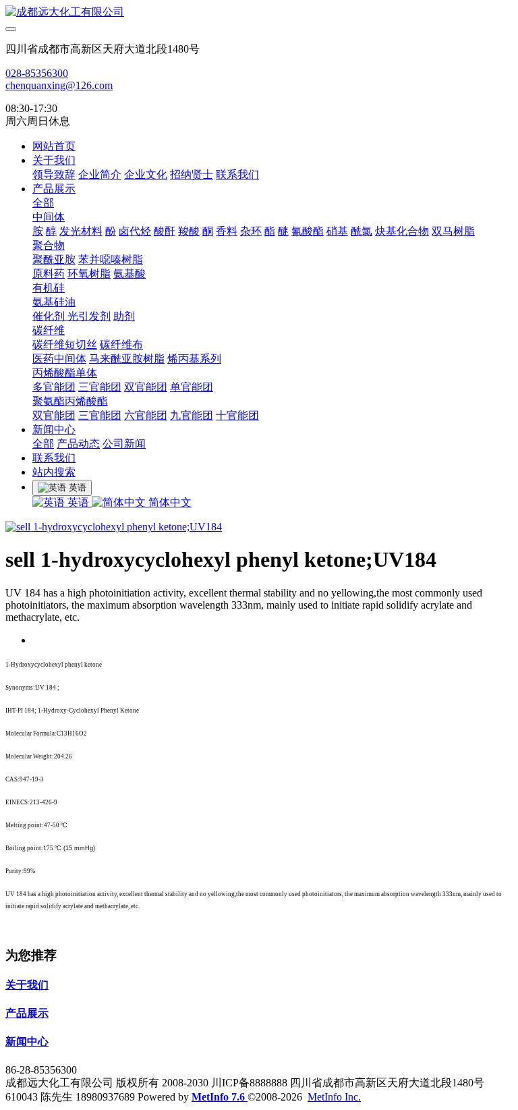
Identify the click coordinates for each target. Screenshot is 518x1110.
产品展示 (54, 188)
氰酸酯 (307, 231)
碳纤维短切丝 (64, 344)
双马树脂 (453, 231)
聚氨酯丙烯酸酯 (70, 401)
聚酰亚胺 (54, 259)
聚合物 (48, 245)
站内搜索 (54, 472)
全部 (43, 203)
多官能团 (54, 387)
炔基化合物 (402, 231)
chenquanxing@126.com (59, 85)
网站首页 (54, 146)
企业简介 (99, 174)
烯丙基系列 (194, 358)
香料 (226, 231)
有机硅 (48, 288)
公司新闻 (124, 443)
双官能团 (145, 387)
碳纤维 (48, 330)
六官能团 (145, 415)
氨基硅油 (54, 302)
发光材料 (81, 231)
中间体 (48, 217)
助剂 (124, 316)
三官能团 (99, 387)
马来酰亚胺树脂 (127, 358)
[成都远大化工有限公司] (259, 12)
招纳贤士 (191, 174)
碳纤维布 (121, 344)
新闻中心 (54, 429)
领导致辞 (54, 174)
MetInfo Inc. (334, 1097)
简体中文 (169, 502)
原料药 (48, 273)
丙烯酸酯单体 (64, 373)
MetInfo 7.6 (218, 1097)
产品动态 (78, 443)
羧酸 (189, 231)
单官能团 (191, 387)
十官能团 (237, 415)
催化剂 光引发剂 (71, 316)
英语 (78, 502)
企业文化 (145, 174)
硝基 (337, 231)
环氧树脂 (89, 273)
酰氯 (361, 231)
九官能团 (191, 415)
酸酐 (164, 231)
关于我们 (54, 160)
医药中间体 (59, 358)
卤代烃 (135, 231)
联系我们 (237, 174)
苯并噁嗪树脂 (110, 259)
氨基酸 (129, 273)
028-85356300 (36, 73)
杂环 (251, 231)
